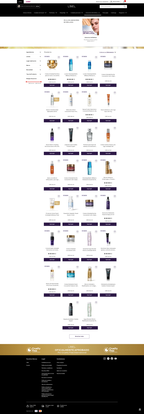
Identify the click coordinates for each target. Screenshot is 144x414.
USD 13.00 (31, 83)
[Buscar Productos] (125, 7)
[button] (33, 52)
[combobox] (113, 6)
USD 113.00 (37, 83)
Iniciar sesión (116, 1)
